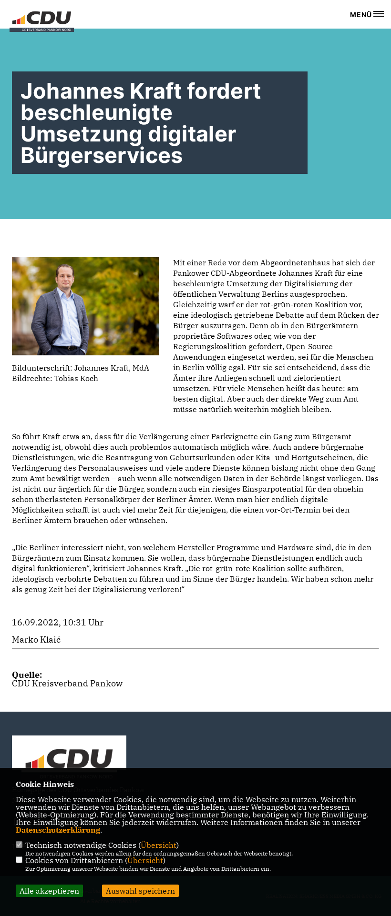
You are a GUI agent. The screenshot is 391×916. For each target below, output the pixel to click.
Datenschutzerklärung (58, 830)
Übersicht (158, 845)
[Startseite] (69, 765)
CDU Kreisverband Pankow (67, 683)
